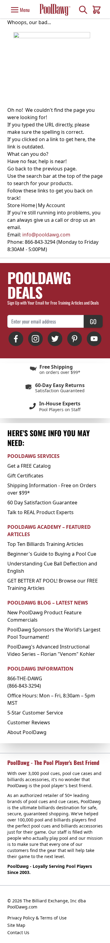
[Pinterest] (74, 338)
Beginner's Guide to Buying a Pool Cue (51, 553)
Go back (16, 168)
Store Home (21, 205)
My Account (51, 205)
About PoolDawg (26, 732)
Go (93, 321)
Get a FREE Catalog (29, 465)
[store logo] (55, 9)
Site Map (16, 925)
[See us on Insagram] (35, 338)
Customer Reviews (28, 722)
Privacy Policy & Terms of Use (37, 918)
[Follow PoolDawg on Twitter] (55, 338)
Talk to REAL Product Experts (40, 512)
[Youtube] (94, 338)
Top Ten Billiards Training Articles (45, 544)
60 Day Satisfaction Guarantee (42, 502)
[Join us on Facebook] (16, 338)
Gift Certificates (25, 475)
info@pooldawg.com (46, 234)
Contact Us (18, 932)
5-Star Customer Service (35, 712)
